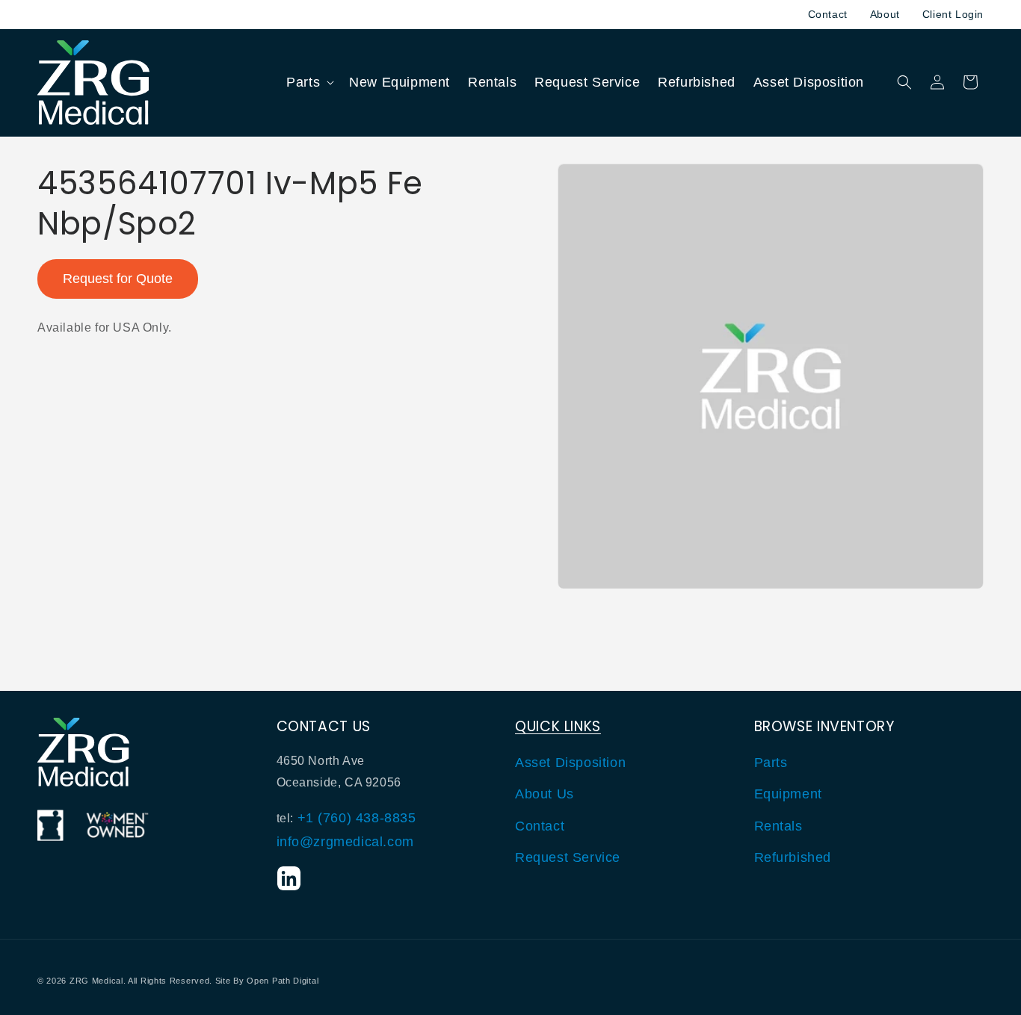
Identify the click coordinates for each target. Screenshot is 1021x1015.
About (885, 14)
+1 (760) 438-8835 (356, 817)
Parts (771, 762)
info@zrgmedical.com (345, 841)
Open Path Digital (282, 980)
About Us (544, 793)
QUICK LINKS (558, 726)
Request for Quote (118, 278)
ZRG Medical (96, 980)
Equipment (788, 793)
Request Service (567, 857)
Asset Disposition (570, 762)
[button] (308, 82)
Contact (828, 14)
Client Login (953, 14)
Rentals (778, 826)
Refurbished (793, 857)
